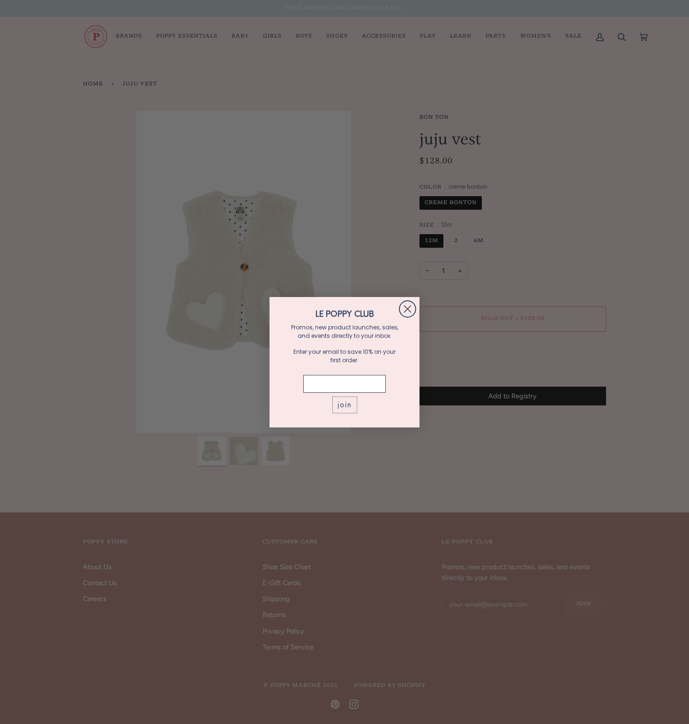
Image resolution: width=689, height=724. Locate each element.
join (344, 405)
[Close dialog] (407, 309)
